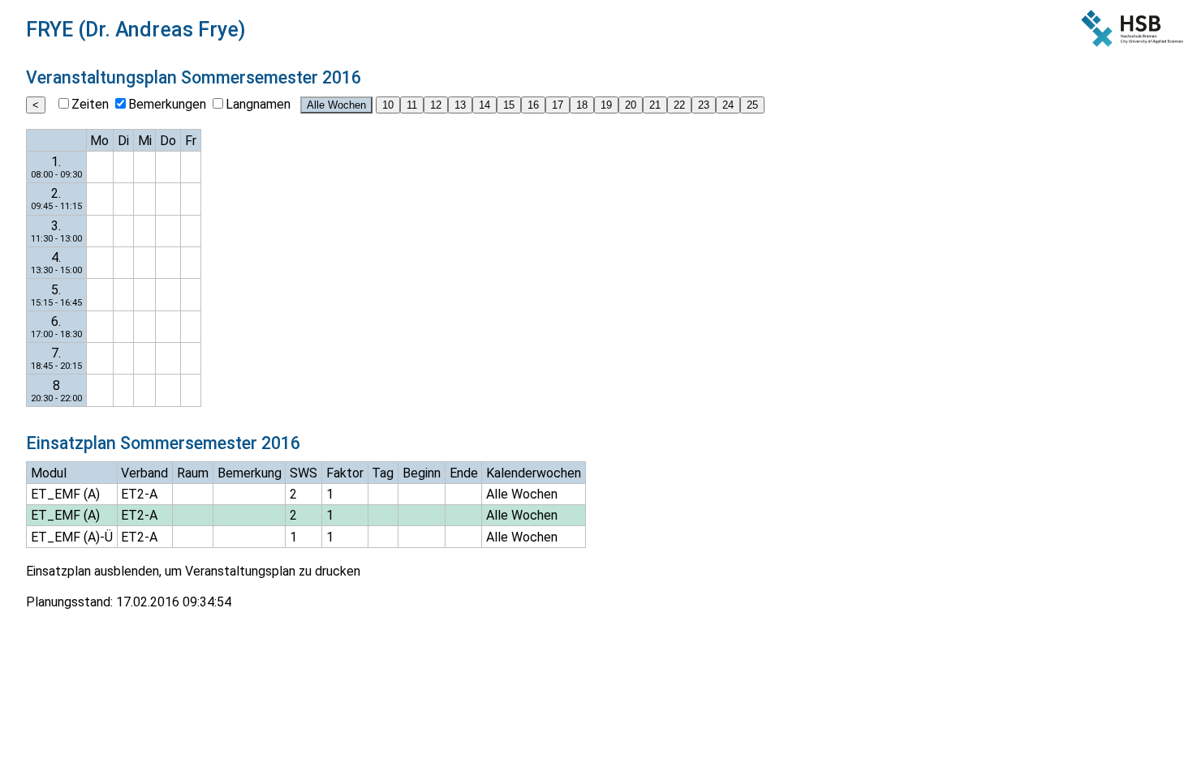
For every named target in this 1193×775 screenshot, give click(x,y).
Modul (49, 473)
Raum (193, 473)
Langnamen (258, 104)
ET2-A (139, 494)
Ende (464, 473)
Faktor (345, 473)
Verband (144, 473)
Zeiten (90, 104)
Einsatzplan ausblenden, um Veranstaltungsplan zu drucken (193, 571)
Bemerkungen (167, 104)
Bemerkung (249, 473)
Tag (383, 473)
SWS (303, 473)
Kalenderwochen (533, 473)
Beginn (422, 473)
